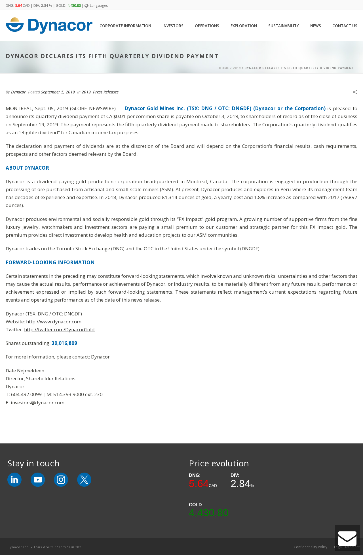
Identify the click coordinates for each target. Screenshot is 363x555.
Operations (207, 25)
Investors (172, 25)
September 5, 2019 (58, 92)
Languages (99, 5)
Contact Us (344, 25)
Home (224, 68)
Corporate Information (125, 25)
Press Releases (106, 92)
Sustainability (283, 25)
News (315, 25)
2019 (237, 68)
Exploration (244, 25)
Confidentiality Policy (310, 547)
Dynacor (18, 92)
